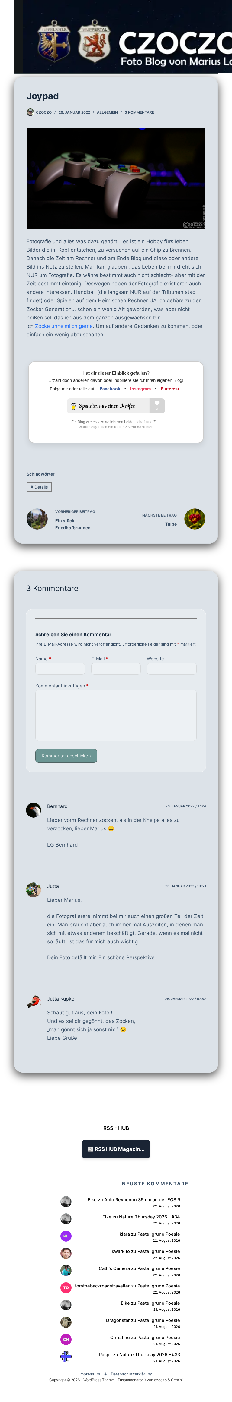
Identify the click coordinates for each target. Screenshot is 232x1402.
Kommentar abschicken (66, 756)
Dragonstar (118, 1320)
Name (43, 659)
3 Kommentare (139, 112)
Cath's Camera (114, 1268)
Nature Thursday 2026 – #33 (149, 1354)
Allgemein (107, 112)
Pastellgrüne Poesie (158, 1234)
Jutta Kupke (60, 999)
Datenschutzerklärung (132, 1374)
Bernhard (57, 806)
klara (125, 1234)
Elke (92, 1199)
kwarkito (121, 1251)
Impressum (89, 1374)
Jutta (53, 886)
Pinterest (170, 388)
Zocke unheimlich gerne (64, 326)
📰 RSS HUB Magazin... (116, 1149)
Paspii (105, 1354)
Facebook (110, 388)
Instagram (140, 388)
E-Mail (99, 659)
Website (155, 659)
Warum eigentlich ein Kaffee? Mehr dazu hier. (116, 427)
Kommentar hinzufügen (62, 686)
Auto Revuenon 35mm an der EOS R (142, 1199)
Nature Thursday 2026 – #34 (149, 1217)
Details (39, 486)
